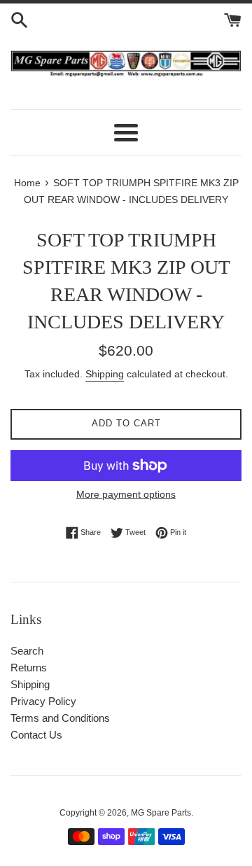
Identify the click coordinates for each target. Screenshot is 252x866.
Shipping (104, 373)
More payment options (126, 494)
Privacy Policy (43, 701)
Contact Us (36, 735)
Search (26, 651)
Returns (28, 667)
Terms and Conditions (60, 718)
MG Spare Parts (161, 813)
